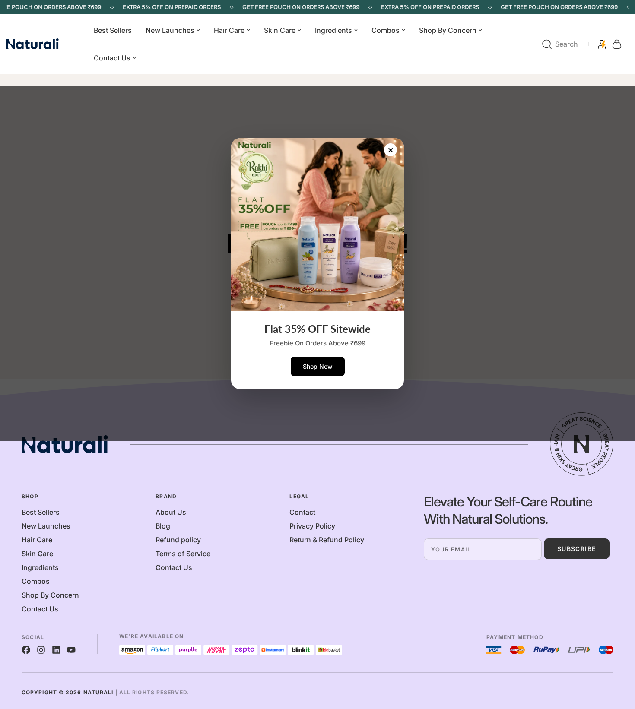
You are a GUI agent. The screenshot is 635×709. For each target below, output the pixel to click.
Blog (163, 526)
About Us (171, 512)
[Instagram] (41, 650)
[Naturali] (43, 44)
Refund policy (178, 539)
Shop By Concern (447, 30)
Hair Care (229, 30)
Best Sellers (113, 30)
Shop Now (318, 366)
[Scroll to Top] (618, 662)
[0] (617, 44)
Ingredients (333, 30)
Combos (385, 30)
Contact (302, 512)
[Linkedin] (56, 650)
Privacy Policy (312, 526)
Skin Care (279, 30)
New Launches (170, 30)
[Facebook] (26, 650)
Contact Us (112, 58)
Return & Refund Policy (326, 539)
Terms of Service (183, 553)
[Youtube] (71, 650)
